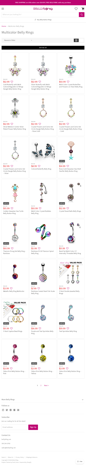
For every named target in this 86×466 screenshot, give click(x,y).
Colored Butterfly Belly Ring (41, 169)
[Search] (81, 14)
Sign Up (33, 427)
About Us (10, 457)
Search (4, 457)
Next (46, 385)
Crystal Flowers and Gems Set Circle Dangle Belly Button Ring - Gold (70, 129)
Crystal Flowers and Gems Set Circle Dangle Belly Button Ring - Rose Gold (42, 129)
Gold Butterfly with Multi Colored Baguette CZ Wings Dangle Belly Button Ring (13, 87)
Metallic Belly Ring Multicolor (13, 291)
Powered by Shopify (25, 462)
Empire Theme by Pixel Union (10, 462)
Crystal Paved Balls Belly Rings (70, 211)
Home (4, 26)
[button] (12, 82)
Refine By (43, 48)
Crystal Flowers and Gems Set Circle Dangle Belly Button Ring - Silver (14, 171)
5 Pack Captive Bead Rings (12, 331)
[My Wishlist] (76, 8)
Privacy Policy (20, 457)
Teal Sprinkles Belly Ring (68, 331)
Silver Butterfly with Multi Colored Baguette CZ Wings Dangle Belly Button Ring (41, 87)
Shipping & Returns (31, 457)
